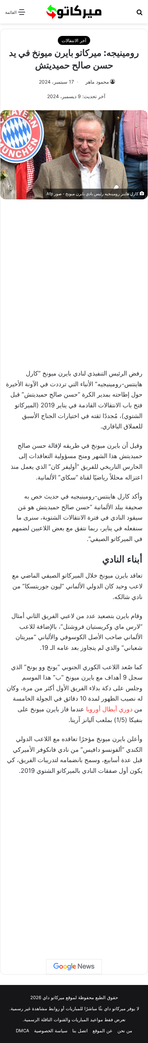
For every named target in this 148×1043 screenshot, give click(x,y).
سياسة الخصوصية (50, 1030)
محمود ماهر (97, 82)
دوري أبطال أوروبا (109, 709)
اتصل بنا (80, 1030)
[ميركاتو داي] (74, 12)
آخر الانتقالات (74, 40)
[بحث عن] (139, 14)
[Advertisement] (74, 280)
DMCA (22, 1030)
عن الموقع (103, 1030)
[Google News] (74, 966)
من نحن (124, 1030)
